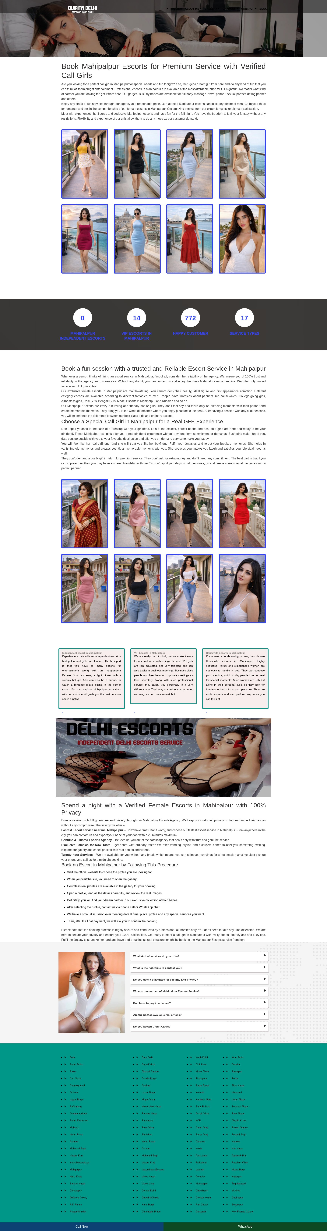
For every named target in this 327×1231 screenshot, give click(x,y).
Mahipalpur (76, 1169)
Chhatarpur (76, 1190)
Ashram (74, 1141)
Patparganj (147, 1120)
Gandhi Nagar (149, 1078)
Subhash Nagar (240, 1106)
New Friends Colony (243, 1211)
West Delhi (238, 1057)
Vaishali (200, 1169)
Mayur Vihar (148, 1099)
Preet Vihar (148, 1127)
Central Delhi (149, 1190)
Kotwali (200, 1092)
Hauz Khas (76, 1176)
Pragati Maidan (78, 1211)
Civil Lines (201, 1064)
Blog (263, 8)
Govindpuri (237, 1197)
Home (175, 8)
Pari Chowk (202, 1204)
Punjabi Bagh (239, 1134)
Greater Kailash (78, 1113)
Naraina (236, 1141)
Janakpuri (237, 1071)
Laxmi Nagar (149, 1092)
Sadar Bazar (202, 1085)
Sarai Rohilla (202, 1106)
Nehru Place (76, 1134)
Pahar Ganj (202, 1134)
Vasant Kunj (76, 1155)
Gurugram (201, 1211)
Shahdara (147, 1134)
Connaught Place (151, 1211)
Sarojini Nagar (77, 1183)
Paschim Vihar (240, 1162)
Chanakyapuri (77, 1085)
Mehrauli (74, 1127)
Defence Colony (78, 1197)
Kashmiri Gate (203, 1099)
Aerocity (200, 1176)
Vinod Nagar (148, 1176)
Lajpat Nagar (77, 1099)
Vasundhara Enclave (153, 1169)
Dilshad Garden (150, 1071)
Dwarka (236, 1064)
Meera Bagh (238, 1169)
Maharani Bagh (78, 1148)
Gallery (211, 8)
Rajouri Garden (240, 1127)
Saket (73, 1071)
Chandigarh (202, 1190)
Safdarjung (76, 1106)
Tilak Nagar (238, 1085)
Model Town (202, 1071)
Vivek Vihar (148, 1183)
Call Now (82, 1226)
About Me (192, 8)
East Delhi (147, 1057)
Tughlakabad (239, 1183)
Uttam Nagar (238, 1099)
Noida (199, 1148)
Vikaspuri (237, 1092)
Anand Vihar (148, 1064)
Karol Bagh (148, 1204)
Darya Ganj (202, 1127)
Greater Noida (203, 1197)
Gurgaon (200, 1141)
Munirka (236, 1190)
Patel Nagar (238, 1113)
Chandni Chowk (150, 1197)
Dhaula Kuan (239, 1120)
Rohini (235, 1078)
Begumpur (237, 1204)
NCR (198, 1120)
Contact (247, 8)
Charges (229, 8)
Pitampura (201, 1078)
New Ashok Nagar (151, 1106)
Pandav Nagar (149, 1113)
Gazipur (146, 1085)
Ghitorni (74, 1092)
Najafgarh (237, 1176)
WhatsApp (245, 1226)
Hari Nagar (237, 1148)
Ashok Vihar (202, 1113)
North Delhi (202, 1057)
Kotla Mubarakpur (79, 1162)
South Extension (79, 1120)
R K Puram (76, 1204)
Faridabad (201, 1162)
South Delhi (76, 1064)
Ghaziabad (201, 1155)
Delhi (72, 1057)
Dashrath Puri (239, 1155)
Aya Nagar (75, 1078)
